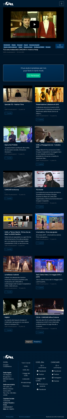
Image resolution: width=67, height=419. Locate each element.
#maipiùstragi (26, 382)
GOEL (26, 366)
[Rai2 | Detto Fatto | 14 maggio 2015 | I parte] (49, 264)
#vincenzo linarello (34, 45)
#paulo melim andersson (10, 47)
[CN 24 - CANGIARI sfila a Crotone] (49, 306)
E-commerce (42, 367)
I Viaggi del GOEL (26, 374)
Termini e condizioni (24, 416)
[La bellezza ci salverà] (17, 264)
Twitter (41, 374)
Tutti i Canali (26, 363)
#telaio (20, 47)
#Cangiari (19, 45)
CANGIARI (25, 379)
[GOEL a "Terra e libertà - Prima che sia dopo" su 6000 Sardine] (17, 221)
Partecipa (34, 75)
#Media (14, 45)
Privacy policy (9, 416)
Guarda (9, 113)
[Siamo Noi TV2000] (17, 134)
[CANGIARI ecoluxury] (17, 179)
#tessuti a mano (28, 47)
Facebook (42, 371)
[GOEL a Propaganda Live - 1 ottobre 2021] (49, 134)
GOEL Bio (26, 370)
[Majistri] (17, 306)
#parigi (26, 45)
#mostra (48, 47)
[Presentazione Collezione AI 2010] (49, 94)
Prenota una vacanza (43, 385)
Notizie (56, 381)
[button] (59, 46)
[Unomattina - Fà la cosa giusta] (49, 221)
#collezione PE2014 (39, 47)
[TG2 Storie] (49, 179)
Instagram (57, 378)
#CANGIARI (7, 45)
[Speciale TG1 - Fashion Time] (17, 94)
